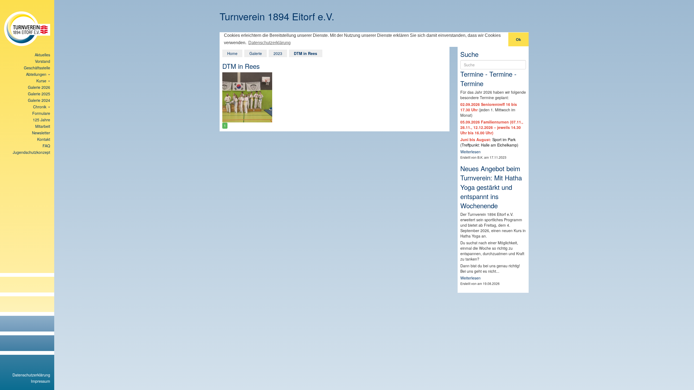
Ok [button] (518, 39)
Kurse (41, 80)
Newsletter (41, 132)
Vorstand (42, 61)
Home (232, 53)
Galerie (255, 53)
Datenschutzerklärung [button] (269, 42)
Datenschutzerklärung (31, 375)
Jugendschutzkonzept (31, 152)
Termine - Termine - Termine (488, 78)
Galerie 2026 (39, 87)
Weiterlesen (470, 151)
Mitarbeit (42, 126)
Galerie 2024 (39, 100)
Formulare (41, 113)
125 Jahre (41, 119)
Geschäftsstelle (37, 67)
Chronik (40, 106)
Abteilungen (36, 74)
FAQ (46, 145)
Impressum (40, 381)
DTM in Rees (305, 53)
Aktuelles (42, 54)
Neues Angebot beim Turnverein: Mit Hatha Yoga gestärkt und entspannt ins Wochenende (491, 187)
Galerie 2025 (39, 93)
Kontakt (43, 139)
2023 (278, 53)
